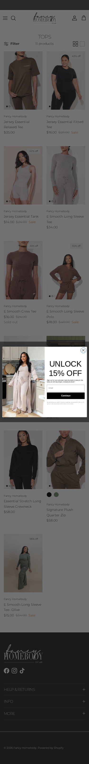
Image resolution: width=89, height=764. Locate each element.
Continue (65, 396)
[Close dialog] (83, 350)
